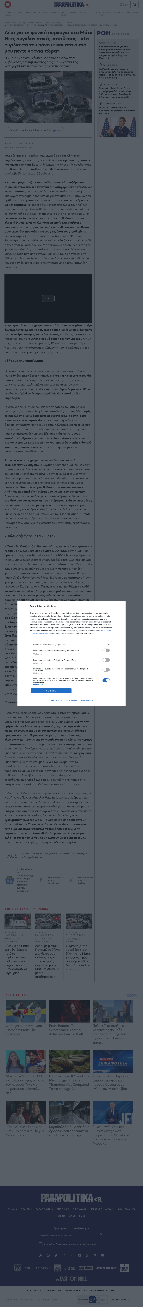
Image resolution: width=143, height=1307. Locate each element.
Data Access (71, 701)
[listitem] (71, 644)
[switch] (106, 650)
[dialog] (71, 653)
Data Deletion (56, 701)
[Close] (119, 606)
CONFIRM (51, 691)
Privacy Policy (87, 701)
